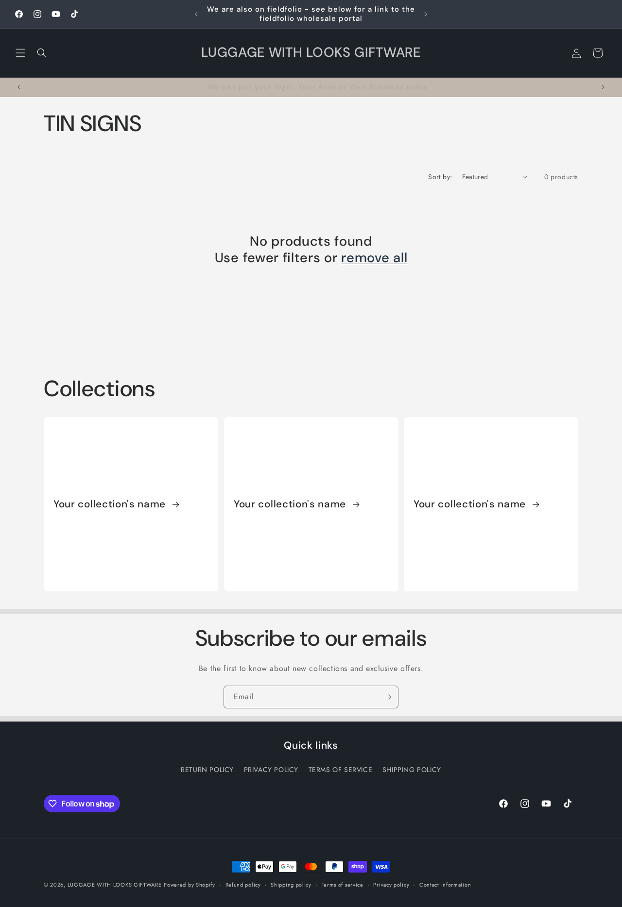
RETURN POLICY (207, 769)
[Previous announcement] (196, 14)
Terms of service (342, 885)
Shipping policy (291, 885)
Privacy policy (391, 885)
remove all (374, 258)
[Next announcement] (425, 14)
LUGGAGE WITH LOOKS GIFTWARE (115, 885)
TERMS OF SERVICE (341, 769)
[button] (20, 53)
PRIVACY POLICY (271, 769)
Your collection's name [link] (111, 504)
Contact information (445, 885)
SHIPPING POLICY (411, 769)
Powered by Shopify (189, 885)
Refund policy (243, 885)
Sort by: (440, 177)
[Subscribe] (387, 697)
